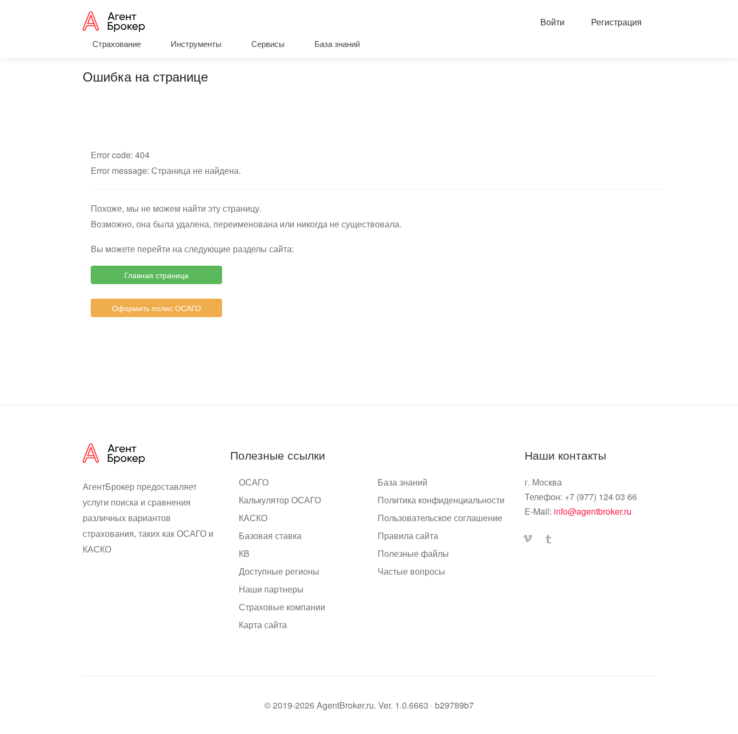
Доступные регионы (279, 571)
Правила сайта (408, 536)
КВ (244, 554)
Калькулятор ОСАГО (280, 500)
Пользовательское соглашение (440, 518)
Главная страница (156, 275)
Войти (551, 22)
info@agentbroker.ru (593, 511)
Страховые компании (282, 607)
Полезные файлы (413, 554)
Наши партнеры (271, 589)
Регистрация (615, 22)
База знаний (402, 482)
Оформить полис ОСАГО (156, 307)
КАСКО (253, 518)
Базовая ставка (270, 536)
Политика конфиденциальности (441, 500)
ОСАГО (254, 482)
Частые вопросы (411, 571)
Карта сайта (263, 625)
